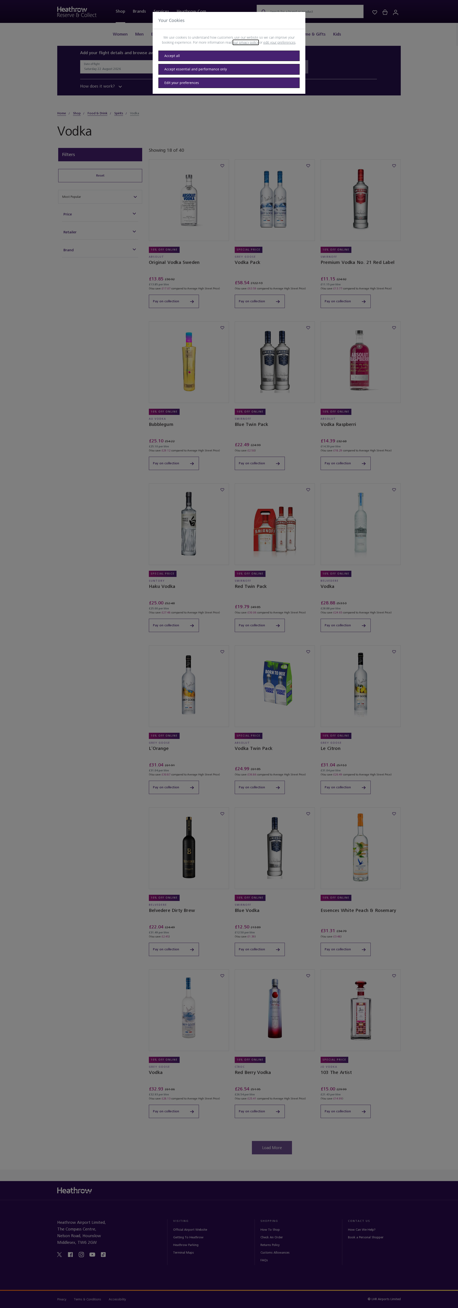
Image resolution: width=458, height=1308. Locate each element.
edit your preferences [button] (279, 42)
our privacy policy (245, 42)
